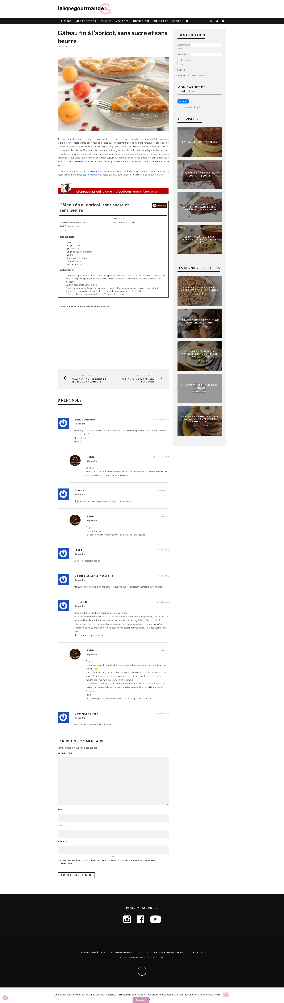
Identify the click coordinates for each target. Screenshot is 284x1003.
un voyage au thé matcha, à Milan (199, 386)
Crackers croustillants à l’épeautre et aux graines (199, 288)
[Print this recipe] (159, 207)
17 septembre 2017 (161, 457)
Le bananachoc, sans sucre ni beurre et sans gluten (199, 239)
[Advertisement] (191, 7)
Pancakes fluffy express (199, 142)
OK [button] (226, 995)
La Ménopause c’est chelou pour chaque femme (199, 321)
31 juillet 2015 (163, 490)
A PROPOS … (201, 952)
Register (181, 75)
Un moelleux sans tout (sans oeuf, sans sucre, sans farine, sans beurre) (200, 207)
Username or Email (184, 47)
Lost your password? (197, 75)
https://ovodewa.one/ (91, 175)
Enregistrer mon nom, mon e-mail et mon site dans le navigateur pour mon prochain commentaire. (107, 862)
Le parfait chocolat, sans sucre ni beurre (199, 174)
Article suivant (146, 376)
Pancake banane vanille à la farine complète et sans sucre (199, 419)
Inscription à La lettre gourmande (105, 952)
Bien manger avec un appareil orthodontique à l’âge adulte (200, 354)
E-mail (61, 825)
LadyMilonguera (86, 713)
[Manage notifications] (5, 997)
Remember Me (186, 62)
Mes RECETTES (86, 21)
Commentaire (65, 753)
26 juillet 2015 (163, 550)
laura (78, 550)
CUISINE (106, 21)
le (65, 21)
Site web (62, 841)
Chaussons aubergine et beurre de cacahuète (89, 380)
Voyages (122, 21)
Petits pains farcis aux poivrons (138, 380)
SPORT (177, 21)
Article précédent (82, 376)
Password (182, 54)
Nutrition (141, 21)
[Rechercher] (223, 21)
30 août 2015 (163, 516)
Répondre (80, 424)
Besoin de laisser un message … (163, 952)
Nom (60, 809)
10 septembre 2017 (161, 420)
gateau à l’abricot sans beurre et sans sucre (84, 306)
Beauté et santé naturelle (94, 576)
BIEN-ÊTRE (160, 21)
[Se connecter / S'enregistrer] (217, 21)
